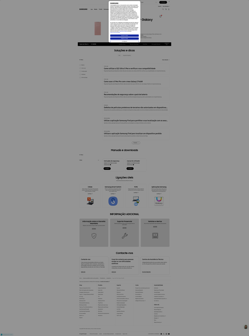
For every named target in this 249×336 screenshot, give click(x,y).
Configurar (124, 41)
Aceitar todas (124, 35)
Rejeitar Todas (124, 38)
